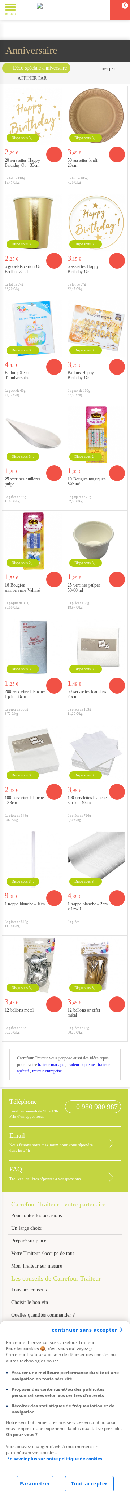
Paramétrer (35, 1483)
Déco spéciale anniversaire (40, 68)
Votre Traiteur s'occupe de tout (42, 1253)
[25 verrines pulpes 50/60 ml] (96, 541)
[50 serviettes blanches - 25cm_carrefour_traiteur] (96, 647)
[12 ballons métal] (33, 966)
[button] (27, 9)
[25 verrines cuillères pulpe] (33, 434)
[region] (65, 1409)
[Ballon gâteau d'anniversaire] (33, 328)
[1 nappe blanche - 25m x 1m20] (96, 859)
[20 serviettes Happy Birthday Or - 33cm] (33, 116)
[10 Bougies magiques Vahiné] (96, 434)
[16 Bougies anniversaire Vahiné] (33, 541)
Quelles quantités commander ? (43, 1315)
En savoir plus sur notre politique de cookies (54, 1459)
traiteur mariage (51, 1064)
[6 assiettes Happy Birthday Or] (96, 222)
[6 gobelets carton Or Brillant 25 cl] (33, 222)
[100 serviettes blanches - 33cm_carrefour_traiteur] (33, 753)
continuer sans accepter (84, 1329)
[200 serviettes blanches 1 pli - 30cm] (33, 647)
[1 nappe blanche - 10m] (33, 859)
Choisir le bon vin (29, 1302)
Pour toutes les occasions (36, 1215)
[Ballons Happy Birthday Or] (96, 328)
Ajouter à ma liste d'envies (57, 186)
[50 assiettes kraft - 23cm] (96, 116)
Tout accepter (89, 1483)
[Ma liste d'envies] (101, 10)
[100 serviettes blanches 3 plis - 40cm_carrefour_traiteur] (96, 753)
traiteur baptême (81, 1064)
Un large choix (26, 1228)
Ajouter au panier (54, 154)
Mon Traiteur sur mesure (36, 1266)
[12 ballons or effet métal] (96, 966)
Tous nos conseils (29, 1289)
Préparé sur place (28, 1240)
